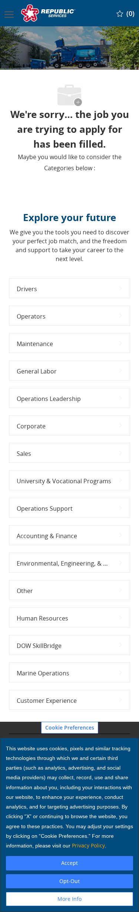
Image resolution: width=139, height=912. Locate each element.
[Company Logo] (49, 13)
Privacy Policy (88, 845)
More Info (69, 898)
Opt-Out (69, 881)
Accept (69, 862)
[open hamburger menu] (9, 13)
